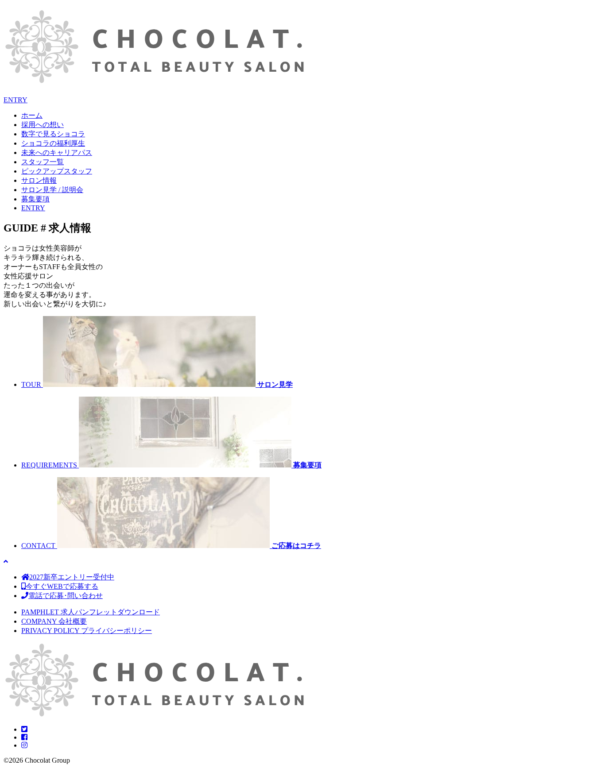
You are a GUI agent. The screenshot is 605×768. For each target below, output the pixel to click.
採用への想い (42, 124)
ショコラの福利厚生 (53, 143)
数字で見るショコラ (53, 134)
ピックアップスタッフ (56, 171)
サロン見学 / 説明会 (52, 189)
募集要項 (35, 199)
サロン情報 (39, 180)
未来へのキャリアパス (56, 152)
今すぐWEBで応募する (62, 586)
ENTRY (15, 100)
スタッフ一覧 (42, 162)
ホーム (32, 115)
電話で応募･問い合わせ (65, 595)
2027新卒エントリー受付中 (71, 577)
